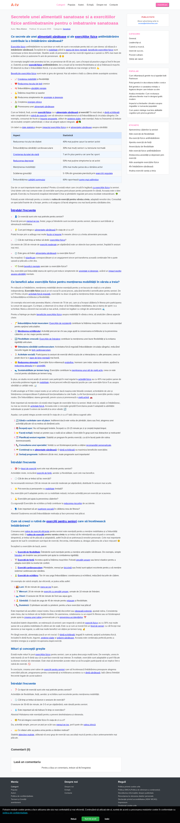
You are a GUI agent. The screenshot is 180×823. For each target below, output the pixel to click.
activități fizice (84, 379)
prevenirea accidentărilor (71, 617)
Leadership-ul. (135, 42)
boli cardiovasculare (41, 350)
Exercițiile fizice (18, 47)
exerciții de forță (44, 473)
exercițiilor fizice (86, 36)
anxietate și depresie (53, 97)
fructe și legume (54, 234)
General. (132, 38)
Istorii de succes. (136, 51)
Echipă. (90, 5)
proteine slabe (74, 119)
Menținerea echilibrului (29, 331)
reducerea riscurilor (73, 503)
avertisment (16, 802)
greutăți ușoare (83, 560)
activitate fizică (37, 406)
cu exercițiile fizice (101, 187)
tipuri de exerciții (28, 468)
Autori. (81, 5)
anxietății (41, 366)
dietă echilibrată (111, 112)
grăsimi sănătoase (65, 638)
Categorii (61, 5)
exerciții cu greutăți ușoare (56, 591)
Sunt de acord (90, 819)
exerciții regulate (104, 173)
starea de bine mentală (76, 50)
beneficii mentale (32, 266)
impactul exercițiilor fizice (54, 127)
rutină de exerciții (39, 115)
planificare (30, 258)
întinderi (18, 555)
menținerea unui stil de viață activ (87, 370)
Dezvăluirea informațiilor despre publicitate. (136, 793)
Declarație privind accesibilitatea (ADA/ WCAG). (138, 799)
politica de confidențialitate (15, 813)
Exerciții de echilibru (28, 575)
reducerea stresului (24, 366)
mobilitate (53, 50)
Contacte (114, 5)
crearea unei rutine (33, 617)
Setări (107, 819)
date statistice (28, 127)
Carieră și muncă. (136, 47)
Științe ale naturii (136, 59)
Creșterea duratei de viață (26, 154)
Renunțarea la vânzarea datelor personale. (136, 796)
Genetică (66, 29)
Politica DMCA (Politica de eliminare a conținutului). (139, 790)
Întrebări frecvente (23, 210)
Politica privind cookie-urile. (129, 787)
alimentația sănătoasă (46, 253)
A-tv (15, 5)
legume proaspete (48, 119)
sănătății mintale (38, 88)
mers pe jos (45, 587)
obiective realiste (26, 735)
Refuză (73, 819)
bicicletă (68, 568)
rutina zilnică (90, 725)
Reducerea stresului (28, 362)
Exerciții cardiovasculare (30, 568)
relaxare (70, 601)
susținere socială (46, 509)
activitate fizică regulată (39, 294)
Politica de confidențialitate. (22, 796)
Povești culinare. (136, 55)
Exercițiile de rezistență (60, 323)
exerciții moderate (48, 244)
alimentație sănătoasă (45, 230)
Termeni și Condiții (18, 799)
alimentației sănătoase (81, 127)
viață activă (83, 397)
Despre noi (102, 5)
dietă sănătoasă (92, 673)
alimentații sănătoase (52, 36)
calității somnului (36, 179)
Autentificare (162, 5)
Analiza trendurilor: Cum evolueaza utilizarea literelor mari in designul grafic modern (146, 96)
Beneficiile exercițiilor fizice (23, 73)
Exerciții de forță (26, 560)
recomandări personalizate (98, 445)
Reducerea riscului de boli (30, 84)
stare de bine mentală (40, 358)
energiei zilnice (35, 102)
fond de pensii (97, 626)
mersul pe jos (32, 221)
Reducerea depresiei (23, 160)
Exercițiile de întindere (50, 339)
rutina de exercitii (35, 534)
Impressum (122, 802)
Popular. (72, 5)
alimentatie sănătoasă (67, 112)
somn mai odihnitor (89, 179)
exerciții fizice (35, 65)
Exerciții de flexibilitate (29, 552)
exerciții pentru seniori (61, 521)
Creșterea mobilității (27, 79)
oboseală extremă (83, 611)
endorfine (69, 362)
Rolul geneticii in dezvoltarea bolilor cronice (147, 82)
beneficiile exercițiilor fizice (100, 50)
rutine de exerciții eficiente (37, 531)
